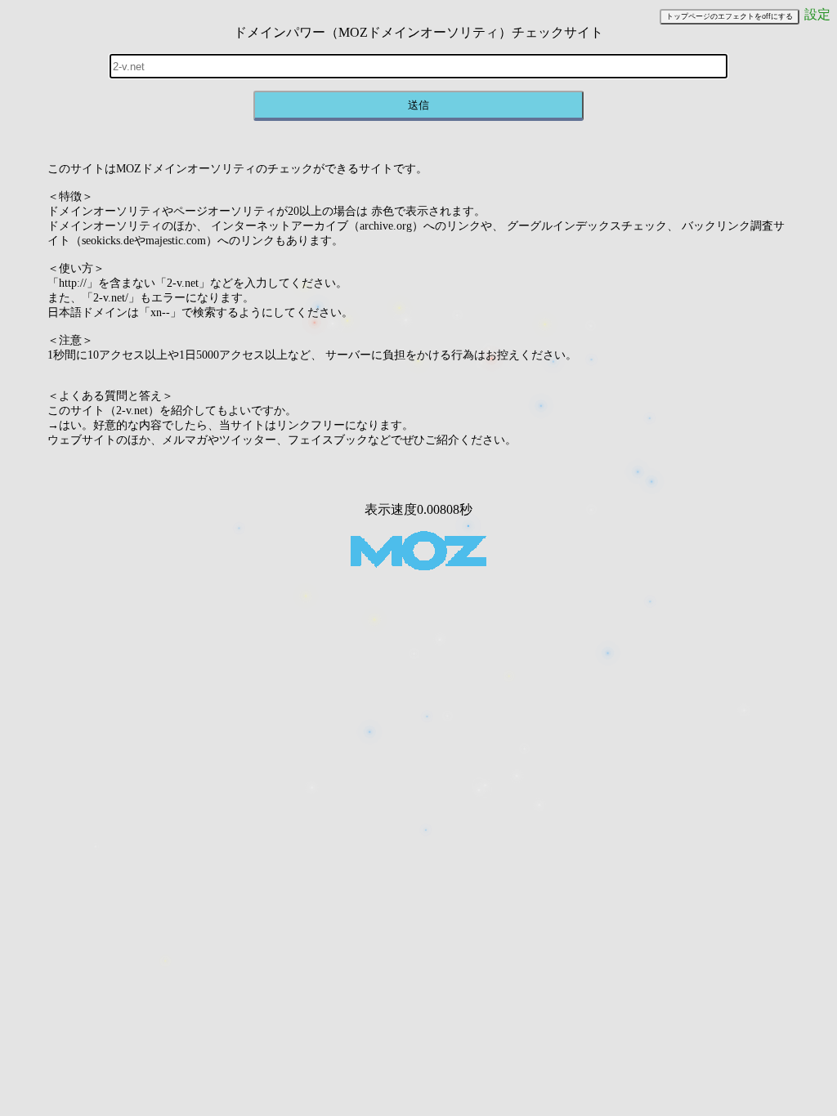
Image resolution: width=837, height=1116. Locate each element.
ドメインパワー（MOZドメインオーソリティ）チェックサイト (418, 32)
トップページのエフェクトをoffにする (729, 16)
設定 (817, 14)
